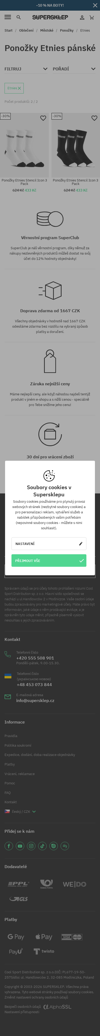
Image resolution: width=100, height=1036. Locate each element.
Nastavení (25, 543)
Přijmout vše (27, 560)
